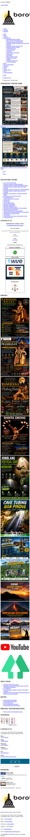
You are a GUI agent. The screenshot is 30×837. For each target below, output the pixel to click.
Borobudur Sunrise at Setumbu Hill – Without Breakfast (16, 189)
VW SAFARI (6, 214)
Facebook (5, 30)
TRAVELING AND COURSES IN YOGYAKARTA (16, 212)
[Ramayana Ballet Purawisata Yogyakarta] (15, 336)
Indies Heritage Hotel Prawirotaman (11, 705)
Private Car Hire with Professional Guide (12, 711)
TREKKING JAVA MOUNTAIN (11, 213)
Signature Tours (7, 38)
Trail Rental (9, 55)
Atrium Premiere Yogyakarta (10, 701)
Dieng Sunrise (9, 54)
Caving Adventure (10, 50)
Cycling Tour (6, 201)
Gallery (5, 67)
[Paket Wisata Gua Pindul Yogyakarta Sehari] (15, 536)
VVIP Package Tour (8, 217)
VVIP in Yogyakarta (11, 62)
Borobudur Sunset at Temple (13, 47)
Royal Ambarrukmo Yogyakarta (10, 704)
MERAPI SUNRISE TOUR (10, 206)
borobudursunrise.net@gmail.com (8, 756)
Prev (4, 171)
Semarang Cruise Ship (11, 58)
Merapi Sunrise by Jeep (11, 56)
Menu (4, 34)
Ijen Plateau (9, 51)
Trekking (8, 59)
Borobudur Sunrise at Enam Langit (14, 46)
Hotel (4, 63)
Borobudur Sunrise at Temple (13, 39)
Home (4, 35)
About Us (5, 36)
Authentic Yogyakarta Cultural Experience (13, 184)
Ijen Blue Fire (6, 200)
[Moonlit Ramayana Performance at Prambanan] (15, 415)
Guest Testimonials (7, 72)
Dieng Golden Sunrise (8, 202)
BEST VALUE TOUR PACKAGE (14, 40)
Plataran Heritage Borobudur (10, 700)
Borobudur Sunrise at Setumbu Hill (14, 42)
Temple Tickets (6, 70)
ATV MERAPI (7, 688)
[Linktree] (15, 678)
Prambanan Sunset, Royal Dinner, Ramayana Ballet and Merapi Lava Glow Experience (16, 693)
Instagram (5, 31)
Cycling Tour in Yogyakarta (12, 52)
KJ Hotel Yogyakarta (8, 702)
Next (4, 174)
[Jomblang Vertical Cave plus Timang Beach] (15, 558)
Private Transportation (8, 64)
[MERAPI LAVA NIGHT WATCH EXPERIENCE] (15, 617)
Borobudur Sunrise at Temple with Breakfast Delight (15, 185)
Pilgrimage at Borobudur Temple (11, 684)
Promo (5, 68)
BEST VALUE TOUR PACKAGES (12, 196)
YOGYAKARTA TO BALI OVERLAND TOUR (15, 216)
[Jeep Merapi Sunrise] (15, 639)
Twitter (5, 28)
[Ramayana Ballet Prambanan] (15, 376)
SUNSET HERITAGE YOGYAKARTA (13, 210)
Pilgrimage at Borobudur (9, 205)
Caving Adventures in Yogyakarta (11, 198)
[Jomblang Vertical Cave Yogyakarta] (15, 499)
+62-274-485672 (4, 737)
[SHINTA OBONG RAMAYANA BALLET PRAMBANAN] (15, 454)
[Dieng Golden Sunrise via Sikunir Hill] (15, 600)
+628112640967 (4, 5)
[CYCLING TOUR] (15, 580)
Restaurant (5, 66)
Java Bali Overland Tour (12, 60)
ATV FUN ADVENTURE (9, 182)
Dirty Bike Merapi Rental (9, 204)
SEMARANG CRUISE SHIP (10, 209)
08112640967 (15, 239)
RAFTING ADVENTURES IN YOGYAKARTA (15, 208)
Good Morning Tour (11, 48)
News (4, 71)
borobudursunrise (5, 752)
